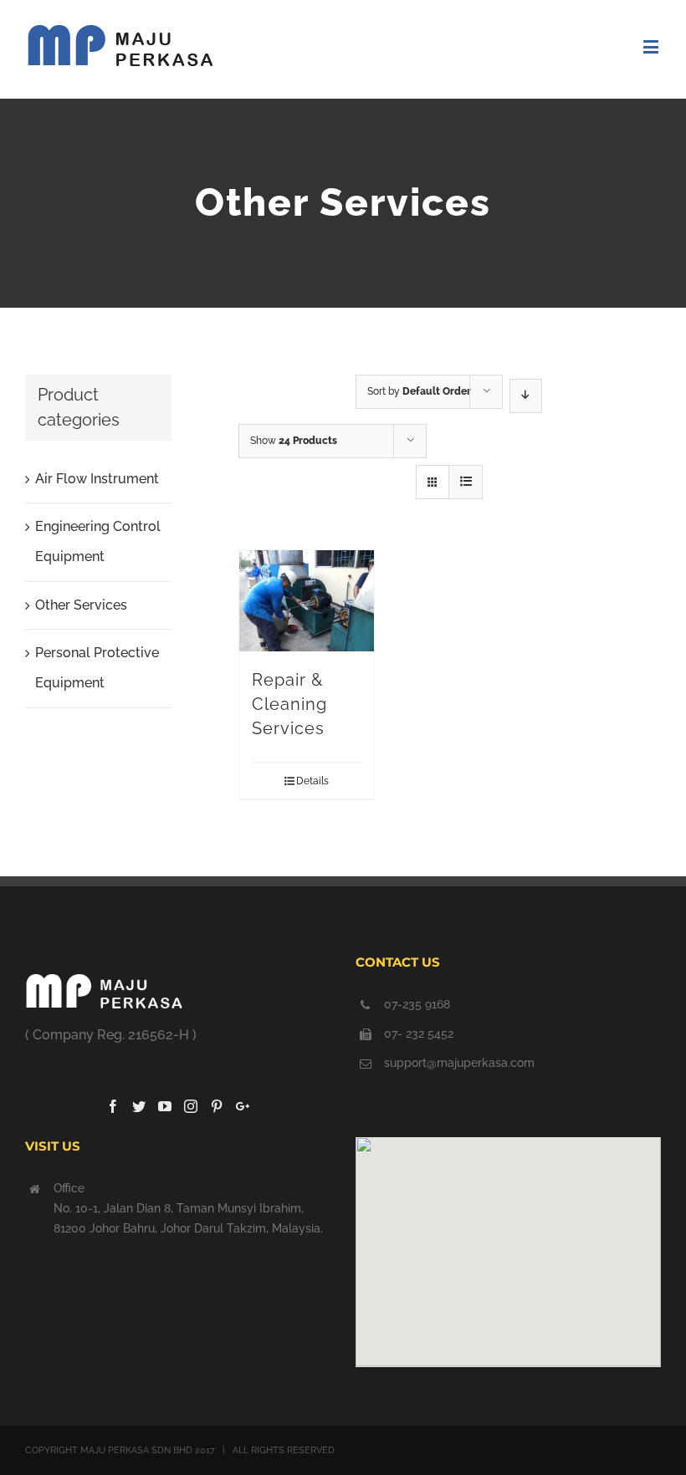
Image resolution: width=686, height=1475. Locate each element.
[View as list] (465, 482)
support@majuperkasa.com (459, 1062)
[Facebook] (113, 1106)
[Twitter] (139, 1106)
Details (312, 781)
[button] (508, 1241)
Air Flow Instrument (97, 479)
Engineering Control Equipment (98, 541)
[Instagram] (190, 1106)
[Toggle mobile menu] (652, 46)
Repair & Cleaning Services (289, 704)
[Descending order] (525, 396)
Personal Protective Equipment (97, 668)
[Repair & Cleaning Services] (306, 600)
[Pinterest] (216, 1106)
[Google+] (242, 1106)
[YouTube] (165, 1106)
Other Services (81, 605)
